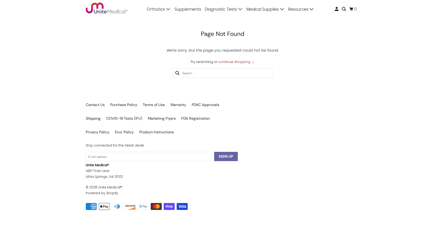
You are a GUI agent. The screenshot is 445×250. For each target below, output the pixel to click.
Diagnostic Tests (221, 9)
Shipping (93, 118)
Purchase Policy (123, 104)
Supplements (188, 9)
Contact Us (95, 104)
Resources (299, 9)
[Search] (344, 9)
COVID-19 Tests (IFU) (124, 118)
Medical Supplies (263, 9)
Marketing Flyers (162, 118)
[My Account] (337, 9)
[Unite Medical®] (106, 8)
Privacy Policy (97, 132)
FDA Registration (195, 118)
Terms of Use (154, 104)
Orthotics (156, 9)
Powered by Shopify (102, 193)
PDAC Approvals (205, 104)
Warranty (178, 104)
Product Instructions (156, 132)
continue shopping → (236, 61)
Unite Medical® (110, 187)
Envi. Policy (124, 132)
